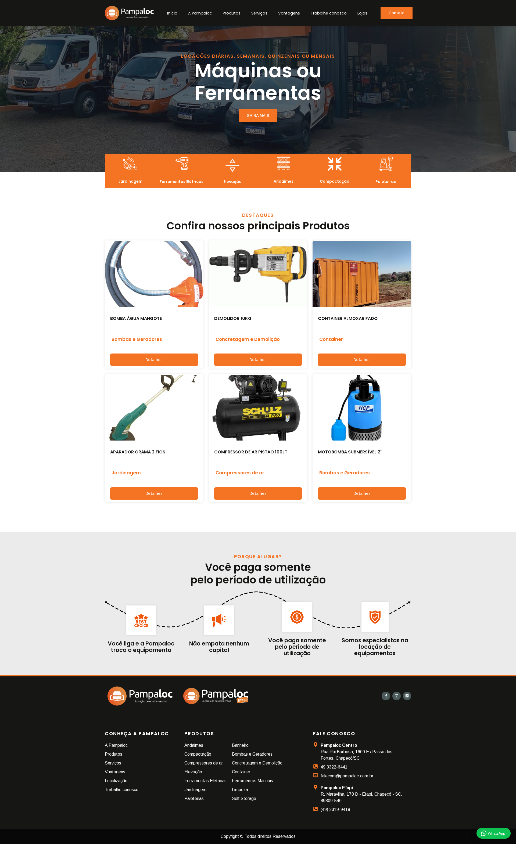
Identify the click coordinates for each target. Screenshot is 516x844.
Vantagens (289, 13)
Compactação (334, 181)
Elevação (233, 181)
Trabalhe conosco (329, 13)
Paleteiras (385, 181)
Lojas (362, 13)
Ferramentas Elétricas (181, 181)
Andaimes (283, 181)
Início (172, 13)
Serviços (259, 13)
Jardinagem (130, 181)
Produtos (232, 13)
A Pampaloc (200, 13)
